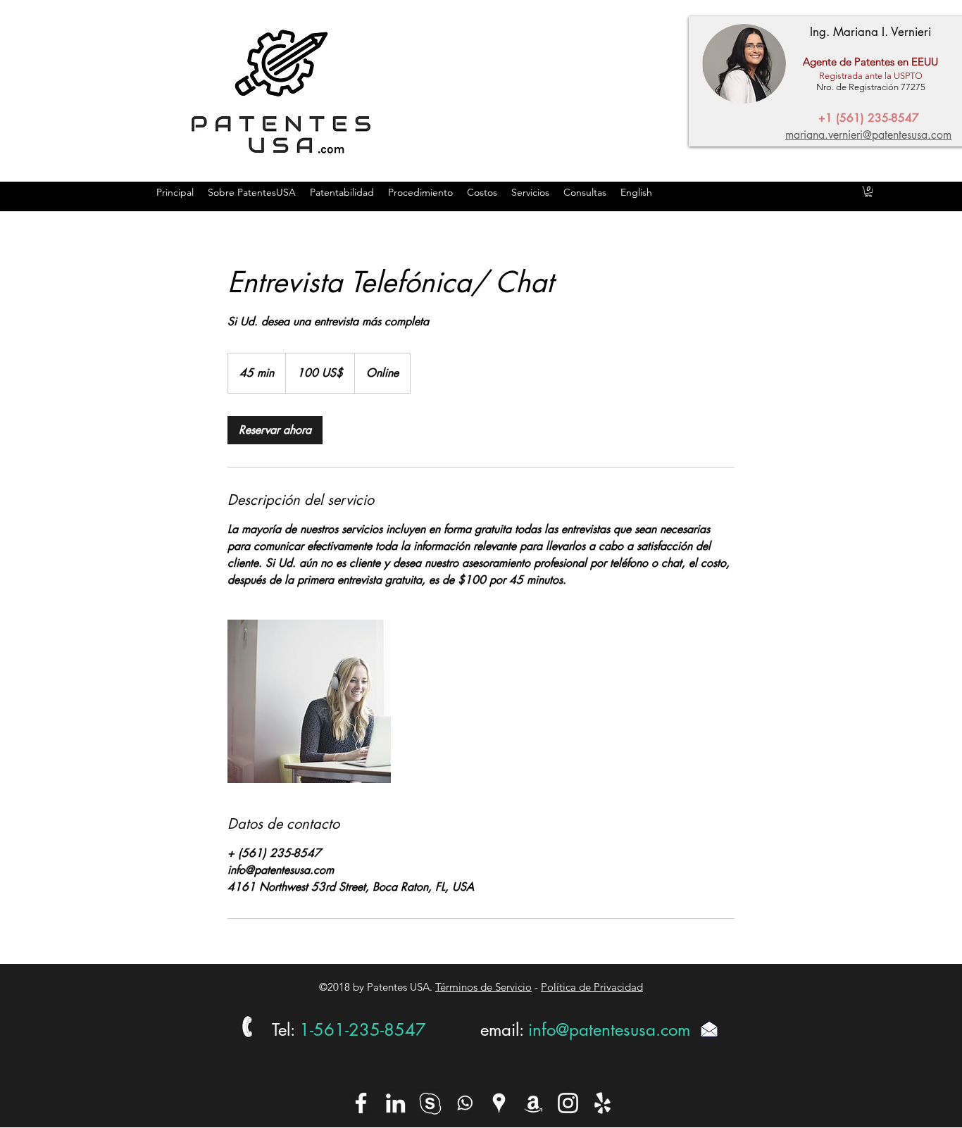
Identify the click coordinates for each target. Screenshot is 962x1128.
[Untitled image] (309, 701)
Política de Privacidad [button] (592, 987)
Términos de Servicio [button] (483, 987)
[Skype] (430, 1103)
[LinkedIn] (395, 1103)
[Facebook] (361, 1103)
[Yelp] (602, 1103)
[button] (868, 192)
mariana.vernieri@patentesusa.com (868, 134)
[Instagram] (568, 1103)
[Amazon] (533, 1103)
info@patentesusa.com (609, 1030)
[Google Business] (499, 1103)
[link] (275, 430)
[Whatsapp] (464, 1103)
